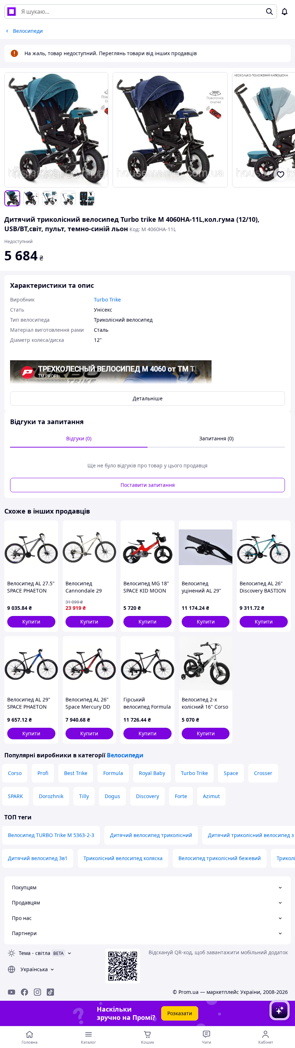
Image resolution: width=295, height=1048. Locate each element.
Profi (42, 773)
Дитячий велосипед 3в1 (38, 858)
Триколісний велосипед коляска (123, 858)
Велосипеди (125, 755)
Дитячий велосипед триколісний (151, 835)
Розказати (179, 1013)
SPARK (15, 796)
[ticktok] (50, 992)
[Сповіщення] (284, 11)
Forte (181, 796)
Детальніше (148, 398)
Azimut (211, 796)
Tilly (84, 796)
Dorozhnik (51, 796)
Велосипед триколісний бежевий (219, 858)
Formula (113, 773)
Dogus (112, 796)
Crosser (263, 773)
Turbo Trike (194, 773)
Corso (15, 773)
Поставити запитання (148, 484)
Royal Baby (152, 773)
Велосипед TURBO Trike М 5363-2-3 (51, 835)
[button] (31, 622)
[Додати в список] (280, 174)
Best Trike (75, 773)
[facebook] (24, 992)
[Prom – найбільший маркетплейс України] (11, 11)
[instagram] (37, 992)
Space (231, 773)
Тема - (34, 953)
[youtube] (11, 992)
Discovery (147, 796)
